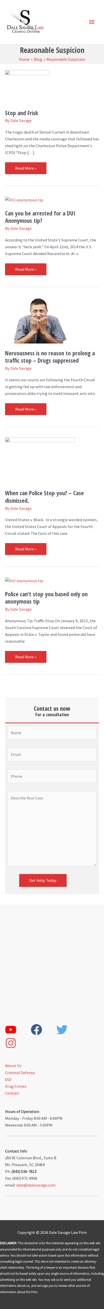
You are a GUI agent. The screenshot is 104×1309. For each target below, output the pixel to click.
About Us (13, 1065)
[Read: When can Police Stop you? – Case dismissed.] (39, 459)
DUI (8, 1079)
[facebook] (43, 1029)
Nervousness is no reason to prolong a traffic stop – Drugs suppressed (50, 356)
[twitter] (68, 1029)
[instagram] (17, 1043)
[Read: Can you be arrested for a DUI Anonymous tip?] (24, 199)
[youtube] (17, 1029)
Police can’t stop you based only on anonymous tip (46, 597)
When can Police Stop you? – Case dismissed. (44, 496)
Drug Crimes (16, 1086)
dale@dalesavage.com (36, 1185)
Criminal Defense (20, 1072)
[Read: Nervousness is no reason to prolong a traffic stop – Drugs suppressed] (39, 319)
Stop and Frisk (21, 113)
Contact (12, 1093)
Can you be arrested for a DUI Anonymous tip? (40, 217)
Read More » (25, 166)
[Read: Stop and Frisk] (27, 85)
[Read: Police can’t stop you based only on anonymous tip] (24, 580)
